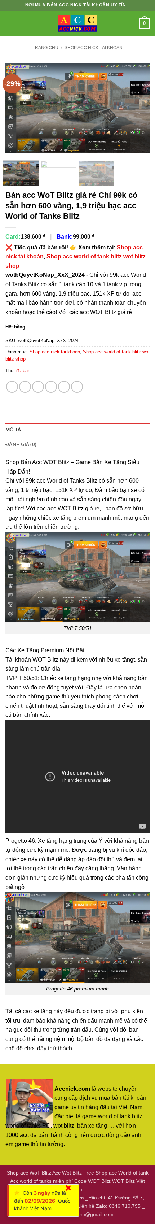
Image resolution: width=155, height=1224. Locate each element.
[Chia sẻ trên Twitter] (38, 387)
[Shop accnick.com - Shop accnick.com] (77, 23)
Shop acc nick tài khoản (94, 47)
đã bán (23, 370)
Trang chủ (45, 47)
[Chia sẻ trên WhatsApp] (12, 387)
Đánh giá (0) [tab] (20, 445)
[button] (9, 23)
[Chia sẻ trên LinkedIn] (77, 387)
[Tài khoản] (130, 23)
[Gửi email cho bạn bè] (51, 387)
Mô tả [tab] (13, 430)
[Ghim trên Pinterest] (64, 387)
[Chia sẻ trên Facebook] (25, 387)
